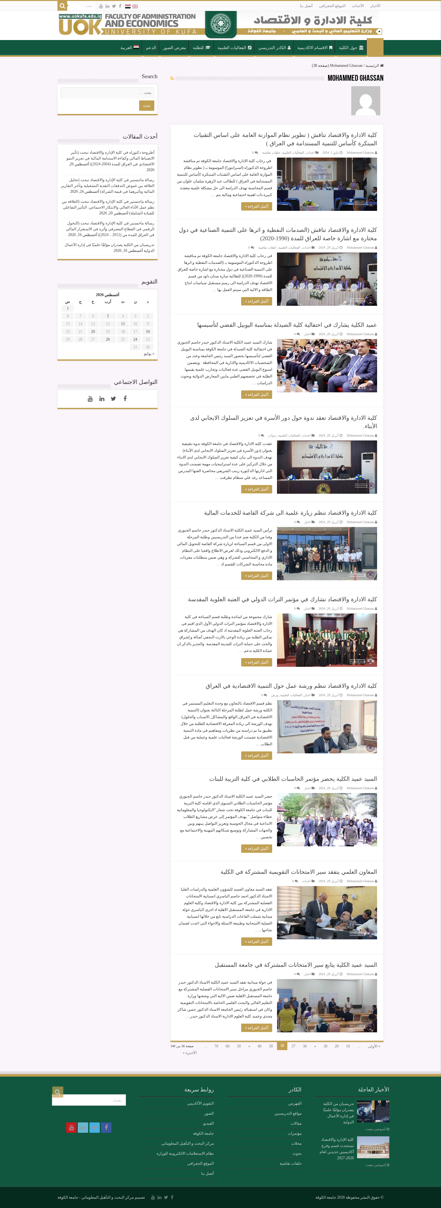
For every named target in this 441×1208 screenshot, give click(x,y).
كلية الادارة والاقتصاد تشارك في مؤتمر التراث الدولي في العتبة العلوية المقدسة (282, 599)
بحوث (297, 1153)
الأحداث (358, 6)
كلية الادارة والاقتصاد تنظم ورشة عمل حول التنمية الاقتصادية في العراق (291, 686)
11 (123, 324)
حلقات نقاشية (271, 152)
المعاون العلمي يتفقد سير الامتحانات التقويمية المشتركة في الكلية (299, 872)
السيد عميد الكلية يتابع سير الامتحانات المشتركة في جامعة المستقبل (296, 965)
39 (271, 1046)
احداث (310, 152)
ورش (274, 695)
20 (337, 1046)
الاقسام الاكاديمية (312, 47)
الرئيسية (375, 47)
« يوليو (149, 353)
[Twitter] (114, 6)
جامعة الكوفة (203, 1133)
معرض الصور (174, 47)
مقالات (296, 1123)
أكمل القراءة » (256, 206)
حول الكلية (348, 47)
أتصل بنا (306, 6)
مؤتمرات (295, 1133)
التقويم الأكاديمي (200, 1103)
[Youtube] (101, 6)
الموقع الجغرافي (332, 6)
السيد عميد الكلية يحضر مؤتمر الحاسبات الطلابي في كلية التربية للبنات (293, 779)
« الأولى (374, 1046)
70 (216, 1046)
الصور (209, 1113)
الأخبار (375, 6)
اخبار (307, 334)
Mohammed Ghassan (360, 152)
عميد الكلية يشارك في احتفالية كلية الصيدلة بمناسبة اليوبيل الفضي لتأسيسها (287, 325)
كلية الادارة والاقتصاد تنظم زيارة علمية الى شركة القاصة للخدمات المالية (290, 513)
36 (305, 1046)
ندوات (272, 435)
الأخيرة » (190, 1052)
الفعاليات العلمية (232, 47)
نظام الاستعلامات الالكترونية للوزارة (185, 1153)
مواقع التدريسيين (288, 1113)
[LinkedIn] (107, 6)
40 (260, 1046)
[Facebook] (120, 6)
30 (325, 1046)
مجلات (296, 1143)
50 (239, 1046)
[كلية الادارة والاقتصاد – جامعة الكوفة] (220, 25)
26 (108, 339)
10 (348, 1046)
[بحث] (62, 6)
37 (293, 1046)
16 (148, 331)
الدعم (151, 47)
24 (135, 339)
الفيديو (208, 1123)
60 (228, 1046)
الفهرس (295, 1103)
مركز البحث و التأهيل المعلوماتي (187, 1143)
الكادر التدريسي (272, 47)
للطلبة (198, 47)
